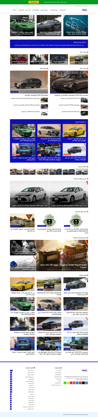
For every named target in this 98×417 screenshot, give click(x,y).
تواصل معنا (59, 370)
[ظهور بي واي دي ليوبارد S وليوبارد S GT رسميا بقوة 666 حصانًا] (22, 25)
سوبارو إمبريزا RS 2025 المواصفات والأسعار (69, 105)
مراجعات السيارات (53, 10)
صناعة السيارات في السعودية (28, 407)
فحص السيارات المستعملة (56, 385)
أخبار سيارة (28, 10)
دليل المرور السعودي (81, 211)
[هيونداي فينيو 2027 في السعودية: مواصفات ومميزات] (39, 59)
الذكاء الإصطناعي (30, 409)
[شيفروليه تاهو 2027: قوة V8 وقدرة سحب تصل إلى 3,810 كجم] (59, 59)
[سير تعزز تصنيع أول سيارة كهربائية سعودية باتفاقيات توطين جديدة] (75, 25)
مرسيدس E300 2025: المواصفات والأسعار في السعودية (71, 95)
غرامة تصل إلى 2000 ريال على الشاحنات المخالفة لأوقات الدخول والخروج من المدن (76, 231)
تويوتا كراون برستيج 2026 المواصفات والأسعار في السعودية (25, 98)
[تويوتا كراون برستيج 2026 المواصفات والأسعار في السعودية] (44, 100)
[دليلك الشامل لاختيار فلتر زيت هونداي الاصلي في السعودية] (23, 263)
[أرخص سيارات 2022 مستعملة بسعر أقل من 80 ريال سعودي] (68, 194)
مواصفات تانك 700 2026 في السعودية (30, 111)
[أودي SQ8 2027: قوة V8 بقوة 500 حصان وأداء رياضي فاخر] (19, 59)
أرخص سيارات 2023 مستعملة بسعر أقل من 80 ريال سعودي (30, 205)
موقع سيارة (65, 414)
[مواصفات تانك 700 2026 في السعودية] (44, 113)
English (14, 10)
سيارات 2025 (83, 68)
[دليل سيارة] (84, 10)
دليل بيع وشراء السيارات (80, 178)
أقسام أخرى (21, 10)
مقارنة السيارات (35, 10)
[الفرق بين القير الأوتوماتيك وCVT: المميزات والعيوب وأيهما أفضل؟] (23, 247)
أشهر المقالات (83, 275)
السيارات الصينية (44, 10)
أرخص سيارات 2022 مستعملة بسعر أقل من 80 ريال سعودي (69, 205)
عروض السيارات (31, 398)
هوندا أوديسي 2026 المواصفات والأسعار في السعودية (27, 105)
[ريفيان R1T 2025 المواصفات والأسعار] (84, 113)
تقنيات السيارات (31, 400)
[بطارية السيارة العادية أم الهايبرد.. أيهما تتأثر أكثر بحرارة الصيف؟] (62, 255)
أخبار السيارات (31, 385)
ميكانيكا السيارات (30, 372)
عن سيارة (32, 394)
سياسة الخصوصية (58, 377)
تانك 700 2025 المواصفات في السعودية (70, 98)
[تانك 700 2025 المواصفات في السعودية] (84, 100)
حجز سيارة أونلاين (58, 383)
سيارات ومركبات (58, 379)
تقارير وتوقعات (31, 402)
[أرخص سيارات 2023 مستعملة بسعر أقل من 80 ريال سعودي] (29, 194)
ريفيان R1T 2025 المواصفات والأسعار (71, 111)
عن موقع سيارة (58, 372)
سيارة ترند (59, 381)
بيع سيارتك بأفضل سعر (78, 5)
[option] (75, 25)
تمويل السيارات (31, 396)
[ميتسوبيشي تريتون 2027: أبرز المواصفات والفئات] (79, 59)
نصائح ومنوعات (31, 383)
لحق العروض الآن (33, 2)
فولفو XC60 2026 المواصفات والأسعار (36, 95)
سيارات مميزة (31, 387)
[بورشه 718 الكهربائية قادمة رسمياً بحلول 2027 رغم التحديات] (49, 25)
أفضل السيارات (62, 10)
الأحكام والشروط (58, 375)
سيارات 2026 (43, 68)
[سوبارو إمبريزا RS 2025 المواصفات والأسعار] (84, 106)
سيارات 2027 (83, 52)
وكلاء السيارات (31, 404)
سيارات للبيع (85, 5)
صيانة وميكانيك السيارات (80, 237)
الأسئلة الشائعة (31, 392)
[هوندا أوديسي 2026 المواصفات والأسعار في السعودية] (44, 106)
